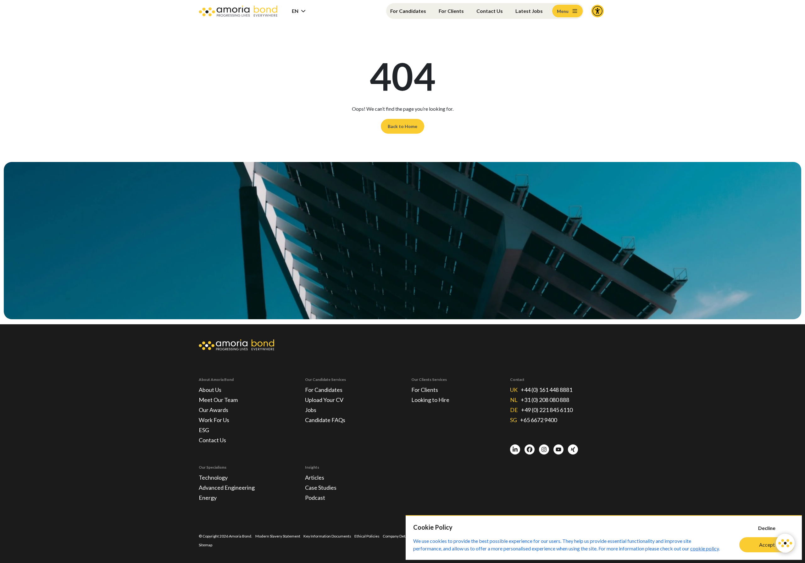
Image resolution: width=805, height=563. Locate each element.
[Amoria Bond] (238, 11)
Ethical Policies (367, 536)
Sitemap (205, 545)
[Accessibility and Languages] (597, 11)
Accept (767, 545)
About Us (210, 389)
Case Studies (320, 487)
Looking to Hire (430, 399)
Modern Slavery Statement (277, 536)
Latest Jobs (529, 11)
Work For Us (214, 419)
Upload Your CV (324, 399)
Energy (208, 497)
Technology (213, 477)
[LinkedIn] (515, 449)
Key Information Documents (327, 536)
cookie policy (704, 548)
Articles (314, 477)
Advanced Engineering (227, 487)
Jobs (310, 409)
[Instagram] (544, 449)
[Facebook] (530, 449)
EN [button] (295, 11)
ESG (204, 429)
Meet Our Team (218, 399)
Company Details (397, 536)
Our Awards (213, 409)
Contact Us (489, 11)
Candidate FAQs (325, 419)
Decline (766, 528)
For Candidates (408, 11)
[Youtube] (558, 449)
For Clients (451, 11)
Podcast (315, 497)
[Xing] (573, 449)
